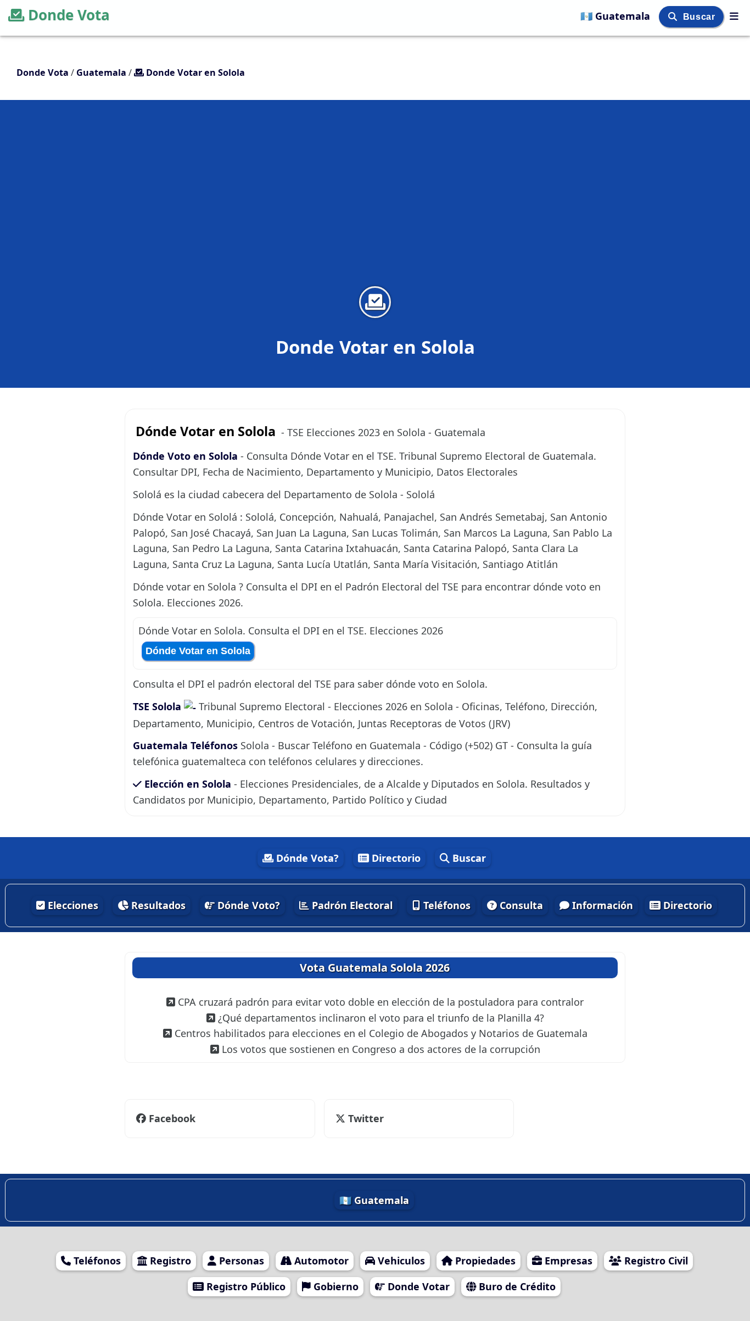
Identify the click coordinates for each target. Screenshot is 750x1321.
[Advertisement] (375, 200)
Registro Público (245, 1286)
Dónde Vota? (306, 858)
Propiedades (484, 1260)
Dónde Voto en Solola (185, 455)
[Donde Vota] (734, 16)
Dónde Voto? (247, 905)
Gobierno (335, 1286)
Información (601, 905)
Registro (169, 1260)
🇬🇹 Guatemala (616, 16)
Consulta (520, 905)
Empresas (567, 1260)
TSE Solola (158, 706)
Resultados (157, 905)
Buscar (700, 16)
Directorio (395, 858)
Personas (240, 1260)
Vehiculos (400, 1260)
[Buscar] (674, 16)
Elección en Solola (188, 783)
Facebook (172, 1118)
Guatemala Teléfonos (185, 745)
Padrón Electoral (351, 905)
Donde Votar (417, 1286)
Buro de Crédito (516, 1286)
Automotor (320, 1260)
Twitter (364, 1118)
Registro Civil (655, 1260)
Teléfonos (446, 905)
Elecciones (71, 905)
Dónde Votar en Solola (197, 650)
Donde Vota (69, 15)
